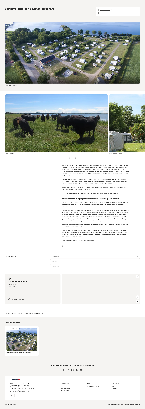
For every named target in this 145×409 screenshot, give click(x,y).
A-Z (113, 386)
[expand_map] (137, 276)
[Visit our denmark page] (63, 370)
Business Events (65, 388)
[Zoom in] (137, 297)
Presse (62, 386)
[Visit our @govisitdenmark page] (77, 370)
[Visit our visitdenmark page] (72, 370)
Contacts (114, 388)
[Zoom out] (137, 301)
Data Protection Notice (113, 404)
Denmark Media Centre (93, 386)
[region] (101, 289)
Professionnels (65, 390)
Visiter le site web (105, 10)
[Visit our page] (68, 370)
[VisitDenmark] (15, 379)
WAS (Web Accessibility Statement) (130, 404)
